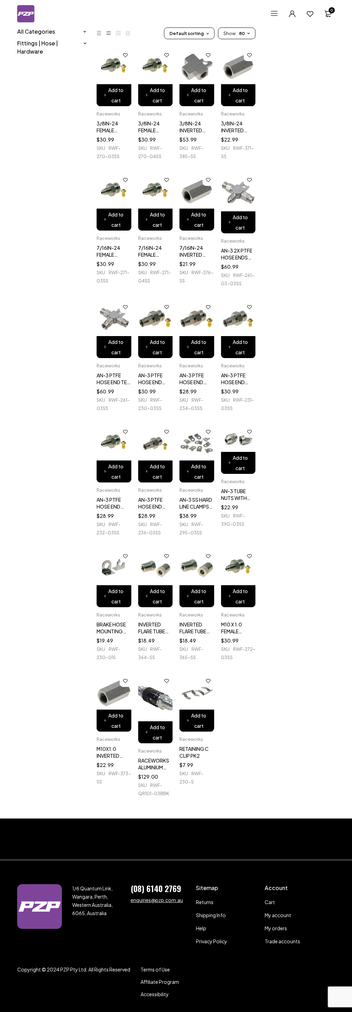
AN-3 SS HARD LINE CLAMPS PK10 (195, 506)
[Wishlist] (310, 14)
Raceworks (108, 113)
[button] (114, 95)
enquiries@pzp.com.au (157, 900)
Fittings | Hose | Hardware (37, 47)
